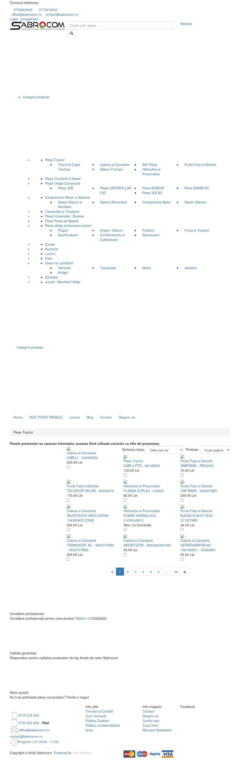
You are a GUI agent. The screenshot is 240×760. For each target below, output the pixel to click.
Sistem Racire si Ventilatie (70, 204)
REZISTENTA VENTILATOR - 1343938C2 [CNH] (88, 518)
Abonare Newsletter (157, 730)
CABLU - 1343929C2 (82, 457)
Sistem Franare (111, 169)
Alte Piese (149, 164)
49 (176, 571)
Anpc (89, 730)
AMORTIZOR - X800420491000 (147, 545)
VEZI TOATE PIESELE (45, 417)
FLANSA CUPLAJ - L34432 (144, 490)
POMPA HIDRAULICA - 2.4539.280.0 (141, 518)
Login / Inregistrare (24, 19)
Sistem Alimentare (113, 202)
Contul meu (151, 720)
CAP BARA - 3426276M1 (199, 490)
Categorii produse (30, 347)
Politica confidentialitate (103, 725)
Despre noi (127, 417)
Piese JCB (65, 188)
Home (17, 417)
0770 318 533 (28, 715)
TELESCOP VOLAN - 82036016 (90, 490)
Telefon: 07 (83, 618)
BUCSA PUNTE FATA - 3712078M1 (197, 518)
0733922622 (23, 9)
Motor (146, 267)
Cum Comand (96, 716)
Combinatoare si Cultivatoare (112, 237)
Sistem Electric (195, 202)
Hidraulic (64, 267)
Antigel (63, 272)
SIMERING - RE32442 (197, 465)
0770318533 (48, 9)
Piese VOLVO (152, 192)
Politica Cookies (97, 720)
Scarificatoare (68, 235)
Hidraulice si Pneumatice (151, 171)
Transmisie (108, 267)
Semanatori (150, 235)
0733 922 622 (28, 722)
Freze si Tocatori (196, 230)
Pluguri (63, 230)
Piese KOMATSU (196, 188)
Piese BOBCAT (153, 188)
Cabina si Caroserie (114, 164)
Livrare (74, 417)
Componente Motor (156, 202)
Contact (106, 417)
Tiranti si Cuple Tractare (69, 167)
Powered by (63, 752)
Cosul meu (150, 725)
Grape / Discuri (111, 230)
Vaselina (190, 267)
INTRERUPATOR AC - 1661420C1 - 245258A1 (198, 547)
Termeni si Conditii (99, 711)
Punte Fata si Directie (200, 164)
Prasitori (148, 230)
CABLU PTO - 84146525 (142, 465)
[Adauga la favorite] (68, 467)
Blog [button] (90, 417)
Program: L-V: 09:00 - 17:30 (38, 741)
